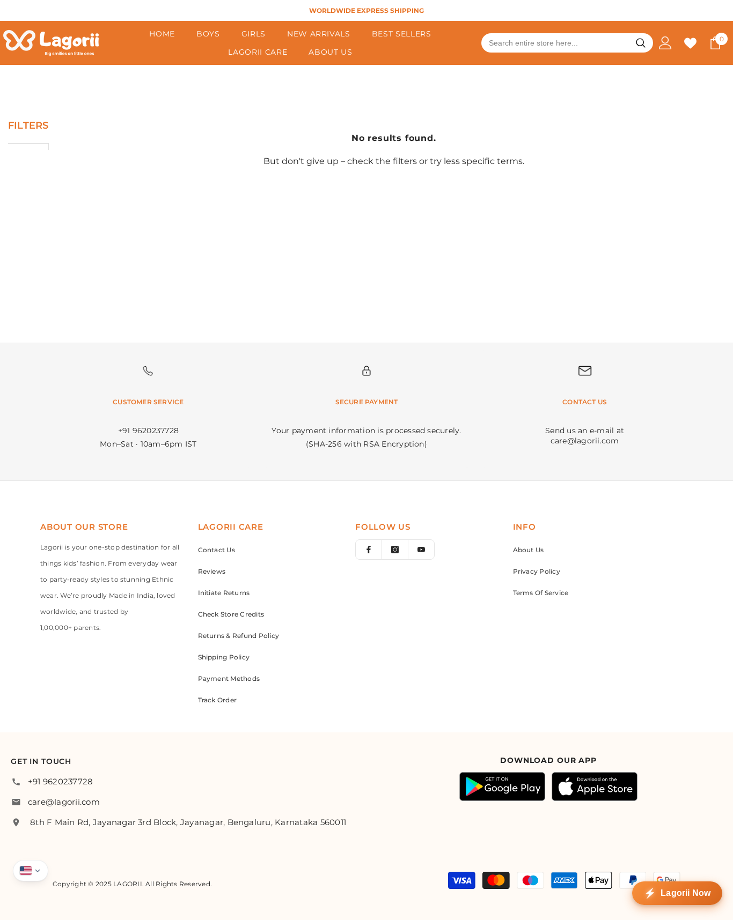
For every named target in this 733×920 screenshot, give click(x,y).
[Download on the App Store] (594, 786)
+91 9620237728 (60, 781)
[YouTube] (421, 549)
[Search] (640, 43)
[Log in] (665, 42)
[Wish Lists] (690, 43)
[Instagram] (395, 549)
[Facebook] (369, 549)
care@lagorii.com (64, 802)
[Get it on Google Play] (502, 786)
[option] (366, 10)
